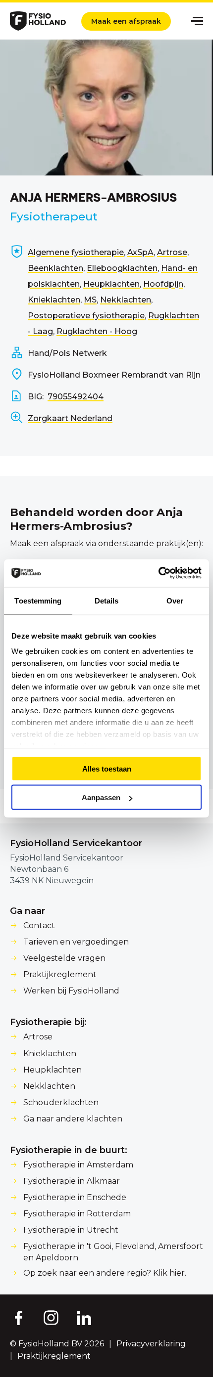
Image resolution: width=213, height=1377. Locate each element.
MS (90, 299)
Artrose (172, 252)
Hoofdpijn (163, 284)
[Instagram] (51, 1317)
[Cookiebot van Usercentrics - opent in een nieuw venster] (158, 573)
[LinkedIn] (84, 1317)
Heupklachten (111, 284)
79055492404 (76, 396)
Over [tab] (174, 600)
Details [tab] (107, 600)
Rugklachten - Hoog (96, 331)
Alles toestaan (106, 768)
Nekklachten (125, 299)
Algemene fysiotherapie (76, 252)
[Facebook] (18, 1317)
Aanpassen (101, 797)
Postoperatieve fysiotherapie (86, 315)
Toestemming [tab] (37, 600)
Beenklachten (55, 268)
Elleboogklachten (122, 268)
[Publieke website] (38, 21)
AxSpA (140, 252)
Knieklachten (54, 299)
